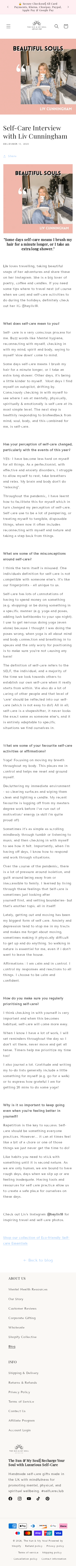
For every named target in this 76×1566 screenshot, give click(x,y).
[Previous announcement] (7, 7)
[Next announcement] (68, 7)
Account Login (19, 1430)
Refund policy (33, 1546)
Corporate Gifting (21, 1318)
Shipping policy (52, 1552)
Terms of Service (21, 1401)
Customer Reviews (22, 1308)
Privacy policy (55, 1546)
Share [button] (12, 156)
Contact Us (17, 1411)
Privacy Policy (19, 1392)
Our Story (15, 1299)
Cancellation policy (26, 1558)
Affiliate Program (21, 1420)
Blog (11, 1346)
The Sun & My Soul (36, 1540)
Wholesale (16, 1327)
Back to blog (40, 1260)
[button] (8, 26)
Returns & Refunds (22, 1382)
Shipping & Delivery (23, 1373)
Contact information (54, 1558)
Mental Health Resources (28, 1289)
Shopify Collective (22, 1337)
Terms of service (28, 1552)
